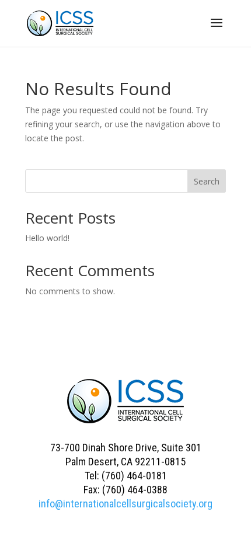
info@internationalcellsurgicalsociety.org (125, 503)
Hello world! (47, 237)
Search (206, 181)
